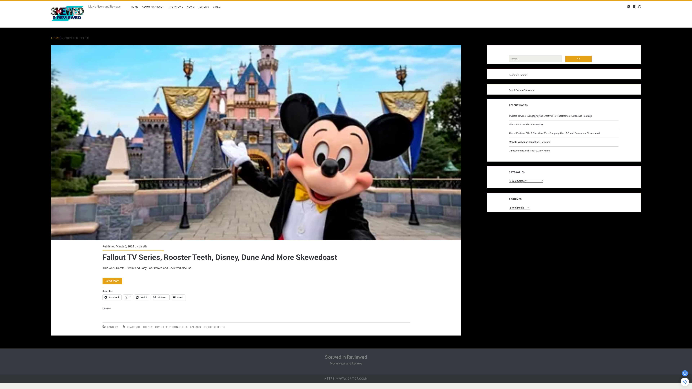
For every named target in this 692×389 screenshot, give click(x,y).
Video (217, 6)
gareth (143, 246)
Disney (148, 327)
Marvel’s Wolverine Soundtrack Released (529, 142)
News (190, 6)
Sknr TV (112, 327)
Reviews (203, 6)
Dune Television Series (171, 327)
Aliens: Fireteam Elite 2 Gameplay (526, 124)
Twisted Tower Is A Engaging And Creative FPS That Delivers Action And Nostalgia (550, 116)
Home (134, 6)
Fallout (195, 327)
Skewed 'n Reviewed (346, 357)
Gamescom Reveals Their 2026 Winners (529, 150)
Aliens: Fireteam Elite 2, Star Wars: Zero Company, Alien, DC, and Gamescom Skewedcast (554, 133)
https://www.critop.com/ (345, 378)
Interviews (175, 6)
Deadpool (134, 327)
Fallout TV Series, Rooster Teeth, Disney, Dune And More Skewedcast (256, 142)
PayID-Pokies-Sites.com (521, 90)
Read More (113, 281)
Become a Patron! (518, 75)
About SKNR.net (153, 6)
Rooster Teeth (214, 327)
